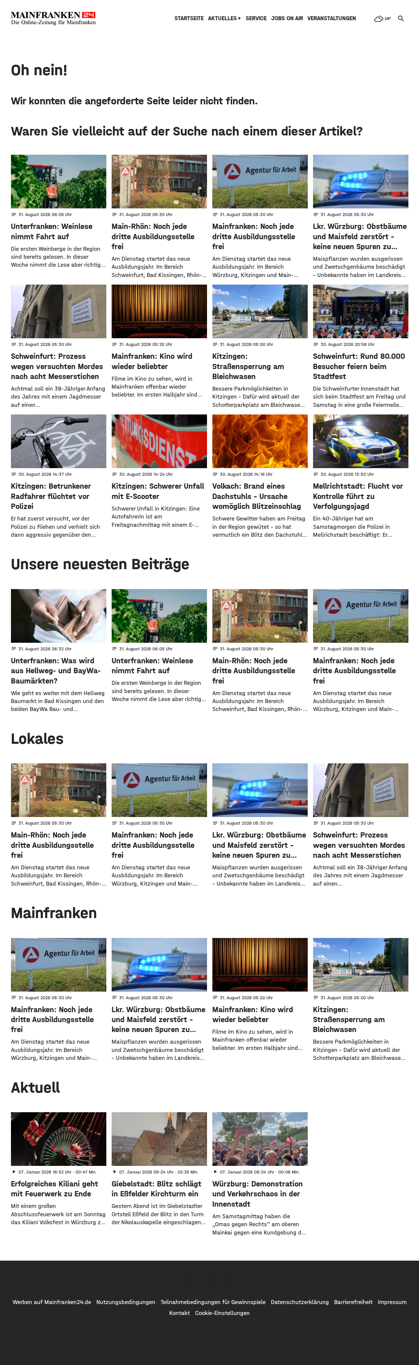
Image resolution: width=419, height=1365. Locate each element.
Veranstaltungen (331, 18)
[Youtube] (230, 1279)
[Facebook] (189, 1279)
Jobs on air (287, 18)
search (401, 19)
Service (256, 18)
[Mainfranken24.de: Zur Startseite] (53, 18)
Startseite (189, 18)
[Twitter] (209, 1279)
